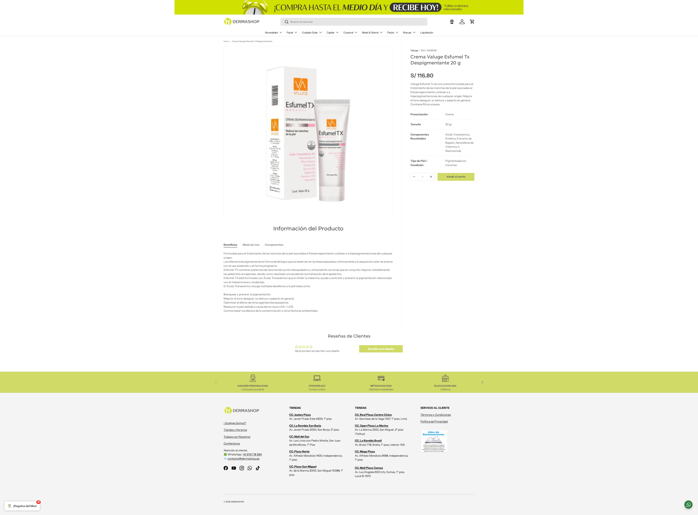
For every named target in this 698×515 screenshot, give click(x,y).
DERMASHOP (237, 501)
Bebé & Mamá (370, 32)
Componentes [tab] (274, 244)
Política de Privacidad (434, 421)
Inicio (226, 41)
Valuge (414, 50)
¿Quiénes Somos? (235, 423)
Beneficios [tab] (230, 244)
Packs (390, 32)
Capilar (330, 32)
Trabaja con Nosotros (237, 436)
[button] (472, 22)
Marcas (407, 32)
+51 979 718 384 (252, 454)
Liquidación (426, 32)
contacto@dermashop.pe (243, 458)
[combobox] (353, 22)
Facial (290, 32)
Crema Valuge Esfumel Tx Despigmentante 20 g (252, 41)
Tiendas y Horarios (235, 430)
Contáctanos (232, 443)
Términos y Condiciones (435, 414)
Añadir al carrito (456, 176)
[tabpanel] (442, 139)
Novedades (271, 32)
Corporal (348, 32)
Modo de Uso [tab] (251, 244)
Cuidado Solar (310, 32)
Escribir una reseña (381, 349)
